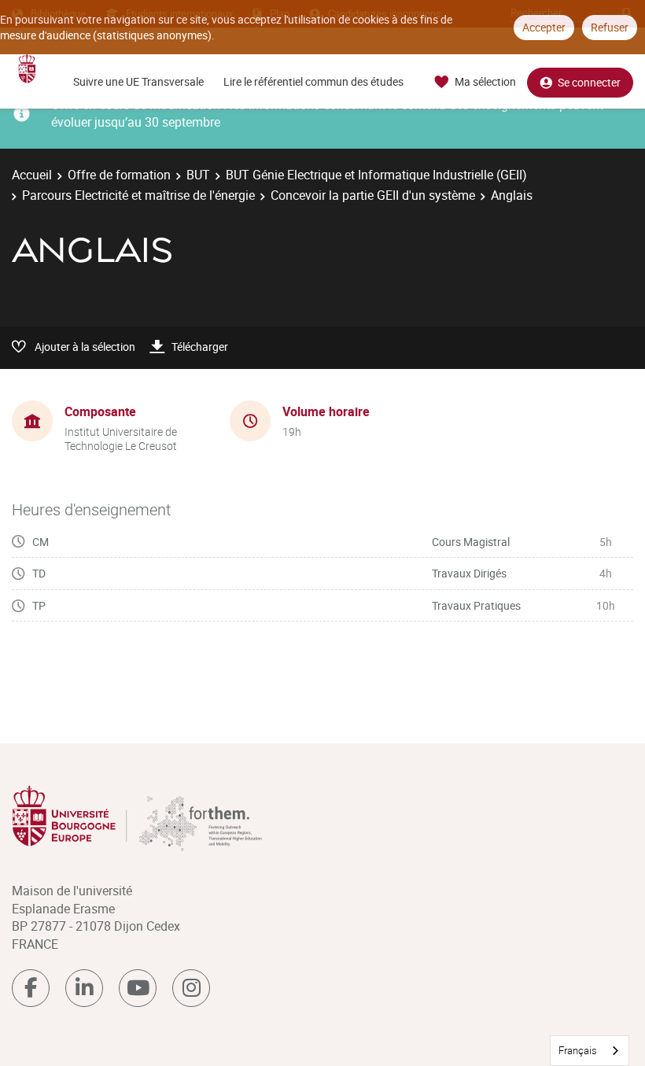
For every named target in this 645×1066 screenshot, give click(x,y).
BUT (198, 174)
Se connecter (589, 82)
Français (577, 1050)
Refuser (609, 27)
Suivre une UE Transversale (138, 81)
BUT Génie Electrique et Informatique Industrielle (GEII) (376, 174)
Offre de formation (119, 174)
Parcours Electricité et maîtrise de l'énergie (138, 195)
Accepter (544, 27)
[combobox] (589, 1050)
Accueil (32, 174)
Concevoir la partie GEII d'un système (373, 195)
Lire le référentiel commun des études (313, 81)
